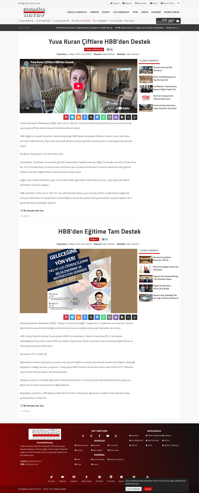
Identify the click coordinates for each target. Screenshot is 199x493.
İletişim (95, 464)
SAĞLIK (144, 12)
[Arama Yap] (178, 3)
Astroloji (79, 450)
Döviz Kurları (114, 450)
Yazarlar (116, 3)
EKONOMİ (156, 12)
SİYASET (106, 12)
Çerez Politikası (98, 459)
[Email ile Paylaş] (109, 117)
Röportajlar (142, 3)
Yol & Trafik (113, 445)
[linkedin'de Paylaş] (97, 117)
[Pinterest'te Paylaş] (66, 117)
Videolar (62, 481)
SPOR (135, 12)
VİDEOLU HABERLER (77, 12)
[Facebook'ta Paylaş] (84, 117)
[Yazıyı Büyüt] (134, 117)
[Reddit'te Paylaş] (78, 117)
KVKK (78, 459)
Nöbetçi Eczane (82, 445)
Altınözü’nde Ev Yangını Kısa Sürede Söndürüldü (124, 27)
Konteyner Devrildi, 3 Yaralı (166, 27)
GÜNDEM (94, 12)
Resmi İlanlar (168, 3)
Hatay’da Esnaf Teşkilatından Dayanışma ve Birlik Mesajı (69, 27)
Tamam (148, 488)
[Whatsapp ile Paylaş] (103, 117)
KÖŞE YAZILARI (153, 440)
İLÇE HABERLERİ (121, 12)
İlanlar (154, 3)
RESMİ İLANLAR (171, 12)
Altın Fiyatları (97, 450)
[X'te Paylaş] (91, 117)
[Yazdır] (116, 117)
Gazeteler (96, 445)
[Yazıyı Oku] (122, 117)
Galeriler (128, 3)
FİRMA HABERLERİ (155, 435)
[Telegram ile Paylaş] (72, 117)
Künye (78, 464)
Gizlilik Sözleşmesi (116, 459)
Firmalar (111, 481)
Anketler (99, 481)
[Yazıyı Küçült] (128, 117)
